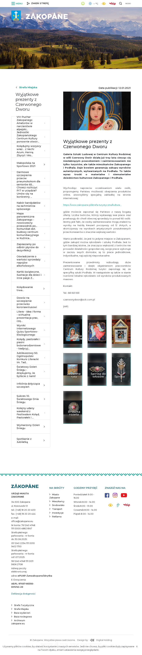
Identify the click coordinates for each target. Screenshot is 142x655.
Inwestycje (58, 513)
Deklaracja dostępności (23, 593)
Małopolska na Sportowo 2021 (26, 164)
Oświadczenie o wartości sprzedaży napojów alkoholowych (29, 261)
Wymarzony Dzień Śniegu (28, 427)
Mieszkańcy (58, 501)
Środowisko (58, 505)
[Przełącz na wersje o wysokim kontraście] (110, 506)
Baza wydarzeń (22, 613)
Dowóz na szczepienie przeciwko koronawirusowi (27, 302)
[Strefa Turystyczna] (24, 486)
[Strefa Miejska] (39, 16)
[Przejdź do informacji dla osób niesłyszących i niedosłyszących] (118, 506)
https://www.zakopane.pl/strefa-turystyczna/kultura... (92, 205)
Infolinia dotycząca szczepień (28, 385)
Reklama (56, 516)
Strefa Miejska (28, 87)
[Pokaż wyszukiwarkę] (120, 3)
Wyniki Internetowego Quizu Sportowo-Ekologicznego (27, 330)
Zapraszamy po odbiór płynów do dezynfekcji (28, 247)
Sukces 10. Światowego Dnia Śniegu (28, 399)
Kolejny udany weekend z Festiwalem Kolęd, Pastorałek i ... (28, 413)
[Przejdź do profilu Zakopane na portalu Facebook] (107, 497)
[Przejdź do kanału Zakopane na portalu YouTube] (124, 497)
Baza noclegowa (23, 616)
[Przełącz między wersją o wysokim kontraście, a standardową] (104, 3)
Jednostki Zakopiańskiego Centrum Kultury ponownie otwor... (28, 137)
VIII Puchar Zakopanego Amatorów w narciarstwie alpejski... (25, 123)
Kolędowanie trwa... (25, 289)
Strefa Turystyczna (24, 605)
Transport (57, 509)
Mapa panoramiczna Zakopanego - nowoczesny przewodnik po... (27, 220)
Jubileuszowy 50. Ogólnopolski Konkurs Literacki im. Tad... (28, 357)
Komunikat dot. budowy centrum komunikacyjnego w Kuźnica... (28, 233)
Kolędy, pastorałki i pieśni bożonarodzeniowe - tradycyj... (29, 344)
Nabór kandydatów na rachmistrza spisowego (29, 206)
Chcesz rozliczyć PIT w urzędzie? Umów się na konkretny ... (27, 192)
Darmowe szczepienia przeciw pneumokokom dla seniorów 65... (28, 178)
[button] (17, 3)
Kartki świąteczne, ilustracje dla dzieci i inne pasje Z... (29, 275)
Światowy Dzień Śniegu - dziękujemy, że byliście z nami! (27, 371)
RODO (128, 3)
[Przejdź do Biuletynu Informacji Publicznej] (113, 3)
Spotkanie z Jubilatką (24, 440)
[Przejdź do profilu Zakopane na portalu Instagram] (115, 497)
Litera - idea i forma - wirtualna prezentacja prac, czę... (29, 316)
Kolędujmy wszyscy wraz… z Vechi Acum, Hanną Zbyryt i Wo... (29, 151)
